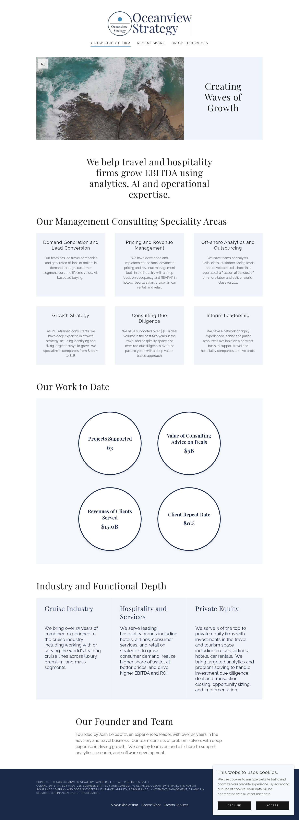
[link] (149, 23)
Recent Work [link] (151, 43)
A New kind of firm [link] (111, 43)
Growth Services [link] (190, 43)
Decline (234, 805)
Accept (272, 805)
